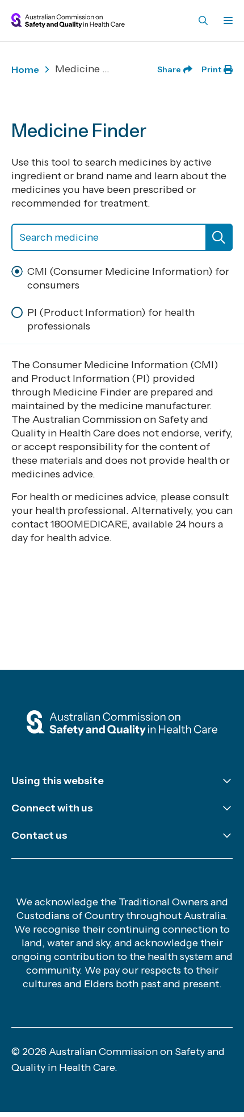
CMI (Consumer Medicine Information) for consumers (128, 278)
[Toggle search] (203, 20)
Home (25, 69)
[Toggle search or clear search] (219, 237)
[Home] (122, 724)
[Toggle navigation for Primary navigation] (226, 20)
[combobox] (122, 237)
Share (169, 69)
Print (211, 69)
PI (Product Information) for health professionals (111, 319)
